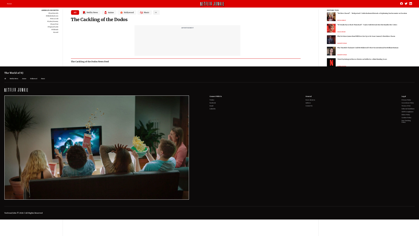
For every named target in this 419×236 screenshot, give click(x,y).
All (75, 12)
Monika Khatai (341, 66)
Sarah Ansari (341, 32)
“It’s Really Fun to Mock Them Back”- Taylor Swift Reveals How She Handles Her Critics (367, 25)
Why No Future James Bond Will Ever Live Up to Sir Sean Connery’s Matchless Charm (366, 36)
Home (9, 4)
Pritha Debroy (341, 20)
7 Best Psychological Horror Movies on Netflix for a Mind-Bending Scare (362, 59)
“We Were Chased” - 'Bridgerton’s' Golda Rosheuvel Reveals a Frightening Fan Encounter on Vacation (372, 13)
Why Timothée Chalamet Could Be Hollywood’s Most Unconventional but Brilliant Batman (367, 48)
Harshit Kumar (342, 43)
